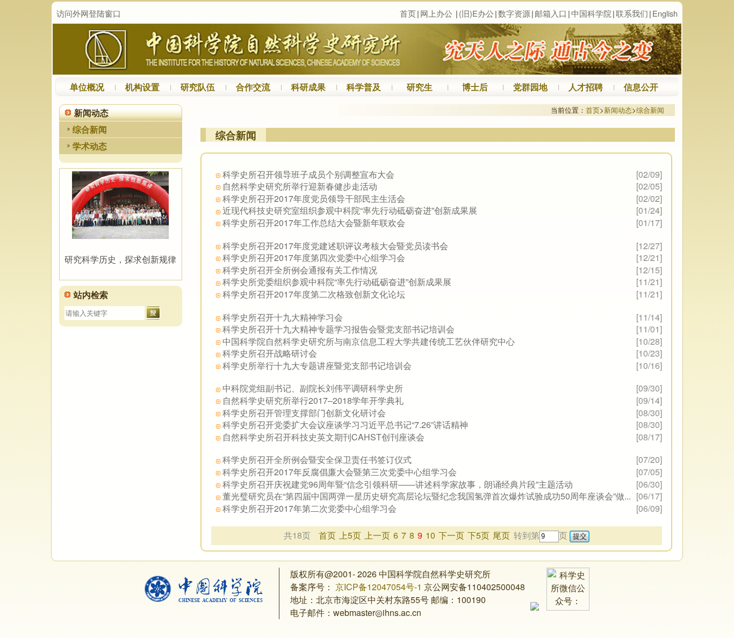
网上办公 (436, 13)
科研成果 (308, 87)
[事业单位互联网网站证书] (534, 607)
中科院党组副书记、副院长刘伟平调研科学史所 (312, 388)
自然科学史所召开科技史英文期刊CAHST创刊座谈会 (323, 437)
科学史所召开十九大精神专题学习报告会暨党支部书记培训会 (338, 329)
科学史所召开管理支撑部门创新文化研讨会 (304, 413)
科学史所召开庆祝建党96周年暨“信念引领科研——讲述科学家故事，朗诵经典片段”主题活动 (397, 484)
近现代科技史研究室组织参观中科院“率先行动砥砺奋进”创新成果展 (349, 210)
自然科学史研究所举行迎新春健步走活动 (299, 186)
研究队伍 (198, 87)
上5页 (350, 535)
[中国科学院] (204, 598)
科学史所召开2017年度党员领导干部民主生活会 (313, 198)
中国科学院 (591, 13)
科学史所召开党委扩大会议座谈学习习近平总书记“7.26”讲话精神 (345, 424)
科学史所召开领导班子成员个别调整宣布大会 (308, 174)
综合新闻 (90, 129)
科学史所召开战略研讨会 (269, 353)
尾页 (501, 535)
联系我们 (632, 13)
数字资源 (514, 13)
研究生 (420, 87)
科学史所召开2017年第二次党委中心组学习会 (309, 508)
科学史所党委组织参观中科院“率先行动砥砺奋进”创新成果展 (336, 282)
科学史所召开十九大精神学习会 (282, 317)
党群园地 (530, 87)
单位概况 (87, 87)
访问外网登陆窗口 (88, 13)
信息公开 (641, 87)
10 (430, 535)
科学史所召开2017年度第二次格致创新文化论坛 (313, 294)
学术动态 (90, 146)
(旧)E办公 (476, 13)
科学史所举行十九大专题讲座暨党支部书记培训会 (317, 365)
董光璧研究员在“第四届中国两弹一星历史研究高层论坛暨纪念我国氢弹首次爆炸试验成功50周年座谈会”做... (426, 496)
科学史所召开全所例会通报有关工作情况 (299, 270)
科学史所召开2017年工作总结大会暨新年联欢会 (313, 222)
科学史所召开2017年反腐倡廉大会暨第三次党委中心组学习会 (339, 472)
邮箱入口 (551, 13)
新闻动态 (618, 110)
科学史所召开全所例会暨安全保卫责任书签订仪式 (317, 459)
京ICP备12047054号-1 (377, 587)
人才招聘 (586, 87)
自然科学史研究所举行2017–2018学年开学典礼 (313, 400)
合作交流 (253, 87)
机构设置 (142, 87)
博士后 (475, 87)
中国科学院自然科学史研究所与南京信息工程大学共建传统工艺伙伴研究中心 (368, 341)
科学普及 (364, 87)
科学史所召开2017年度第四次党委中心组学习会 (313, 257)
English (665, 13)
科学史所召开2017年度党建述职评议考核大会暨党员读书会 (335, 246)
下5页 (478, 535)
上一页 (377, 535)
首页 (408, 13)
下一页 (451, 535)
